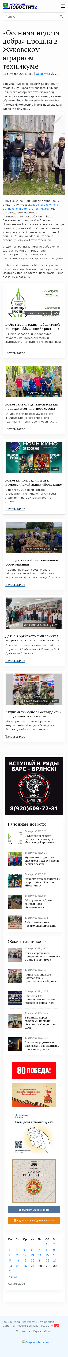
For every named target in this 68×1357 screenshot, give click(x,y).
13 (32, 1255)
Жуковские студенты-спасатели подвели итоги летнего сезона (31, 406)
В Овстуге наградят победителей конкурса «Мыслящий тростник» (32, 326)
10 (10, 1255)
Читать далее (15, 353)
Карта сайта (41, 1331)
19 (24, 1260)
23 (55, 1260)
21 (39, 1260)
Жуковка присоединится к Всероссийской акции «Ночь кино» (33, 482)
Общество (43, 73)
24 (10, 1266)
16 (54, 1255)
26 (25, 1266)
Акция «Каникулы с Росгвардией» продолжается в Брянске (33, 714)
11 (17, 1255)
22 (47, 1260)
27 (32, 1266)
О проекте (23, 1331)
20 (32, 1260)
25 (18, 1266)
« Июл (13, 1276)
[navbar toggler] (62, 6)
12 (24, 1255)
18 (17, 1260)
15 (47, 1255)
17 (10, 1260)
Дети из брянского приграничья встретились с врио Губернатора (32, 638)
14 (39, 1255)
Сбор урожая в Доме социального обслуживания (32, 562)
